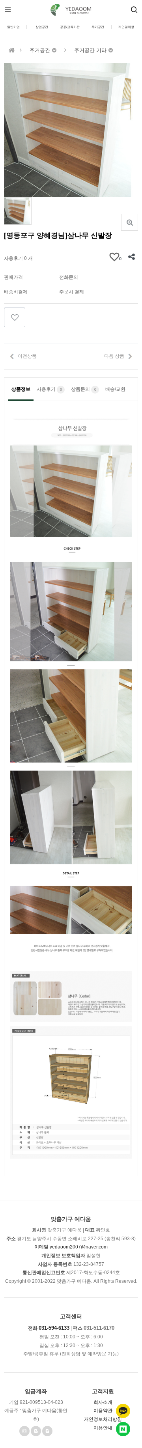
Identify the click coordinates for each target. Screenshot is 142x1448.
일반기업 (13, 27)
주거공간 (98, 27)
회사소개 (102, 1402)
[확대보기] (129, 222)
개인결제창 (126, 27)
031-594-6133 (54, 1328)
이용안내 (102, 1428)
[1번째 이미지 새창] (18, 210)
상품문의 (83, 389)
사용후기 (49, 389)
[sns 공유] (131, 257)
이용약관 (102, 1410)
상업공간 (42, 27)
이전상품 (27, 356)
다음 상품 (114, 356)
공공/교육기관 (70, 27)
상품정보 (20, 389)
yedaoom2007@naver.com (79, 1247)
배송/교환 (115, 389)
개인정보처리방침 (103, 1419)
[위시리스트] (14, 317)
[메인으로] (12, 50)
